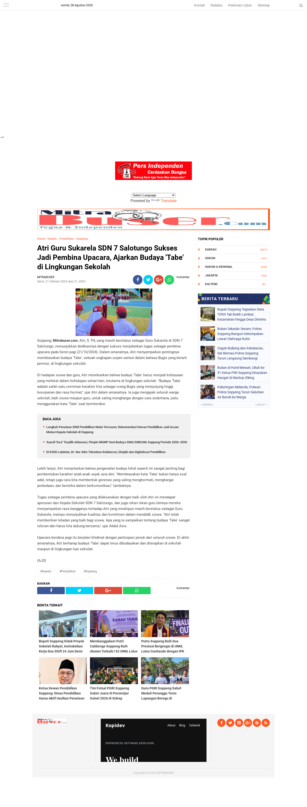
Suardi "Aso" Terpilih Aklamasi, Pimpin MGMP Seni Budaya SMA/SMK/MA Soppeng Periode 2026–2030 (116, 442)
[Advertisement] (144, 33)
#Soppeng (90, 571)
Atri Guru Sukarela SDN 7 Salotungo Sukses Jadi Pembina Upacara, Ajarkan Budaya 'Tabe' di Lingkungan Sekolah (110, 257)
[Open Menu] (6, 5)
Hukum (210, 258)
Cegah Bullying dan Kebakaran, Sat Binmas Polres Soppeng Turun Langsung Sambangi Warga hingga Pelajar (240, 353)
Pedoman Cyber (240, 5)
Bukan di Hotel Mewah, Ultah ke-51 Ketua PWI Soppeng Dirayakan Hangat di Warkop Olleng (242, 373)
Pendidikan (66, 238)
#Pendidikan (67, 571)
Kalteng (211, 284)
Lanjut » (261, 404)
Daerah (52, 238)
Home (41, 238)
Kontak (199, 5)
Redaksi (216, 5)
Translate (169, 200)
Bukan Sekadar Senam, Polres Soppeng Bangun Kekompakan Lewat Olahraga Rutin (240, 334)
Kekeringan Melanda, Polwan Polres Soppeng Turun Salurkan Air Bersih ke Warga (240, 392)
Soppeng (82, 238)
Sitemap (264, 5)
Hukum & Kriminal (219, 267)
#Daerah (45, 571)
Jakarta (211, 275)
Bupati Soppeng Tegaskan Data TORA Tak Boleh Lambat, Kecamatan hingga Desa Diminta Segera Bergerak (241, 314)
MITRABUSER (165, 773)
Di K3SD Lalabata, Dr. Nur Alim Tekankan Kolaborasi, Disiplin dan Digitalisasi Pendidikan (105, 452)
